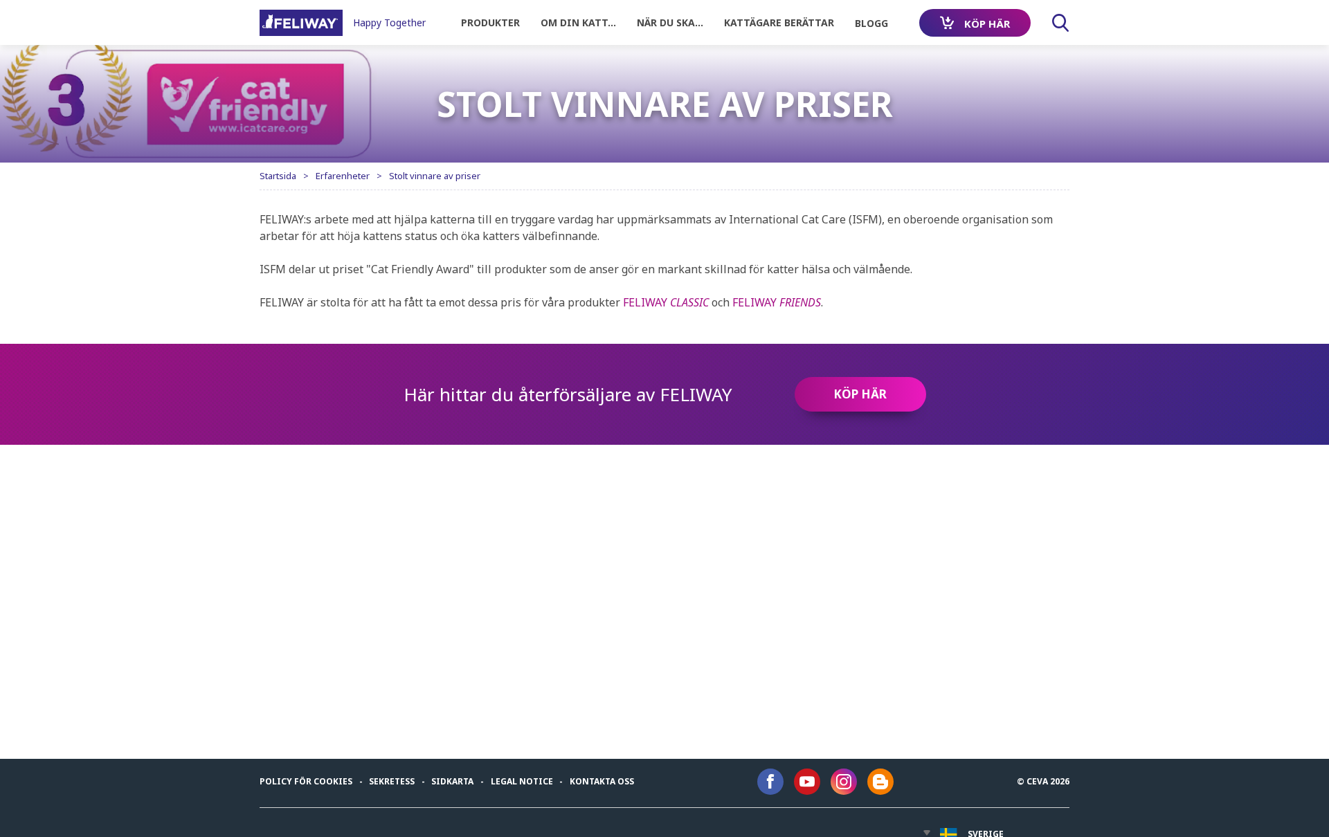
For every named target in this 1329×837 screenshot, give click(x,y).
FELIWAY (666, 302)
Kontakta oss (602, 781)
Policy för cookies (306, 781)
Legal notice (522, 781)
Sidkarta (452, 781)
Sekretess (392, 781)
